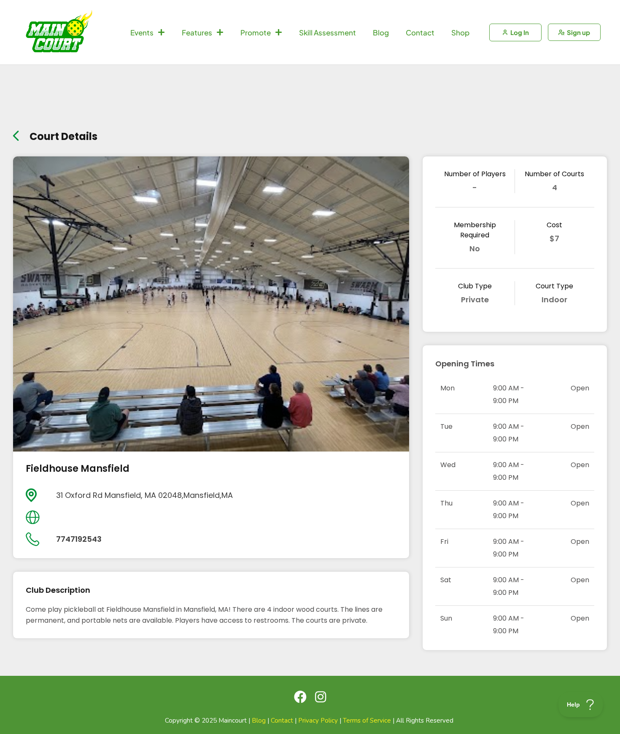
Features (197, 32)
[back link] (16, 133)
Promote (255, 32)
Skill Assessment (327, 32)
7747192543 (79, 539)
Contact (420, 32)
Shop (460, 32)
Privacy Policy (318, 720)
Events (142, 32)
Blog (381, 32)
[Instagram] (320, 697)
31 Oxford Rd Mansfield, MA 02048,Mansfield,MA (144, 495)
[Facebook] (300, 697)
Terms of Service (367, 720)
